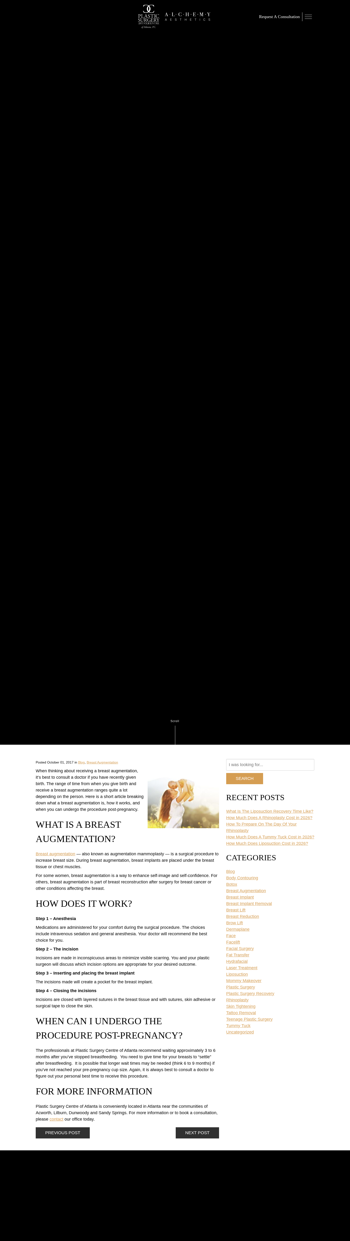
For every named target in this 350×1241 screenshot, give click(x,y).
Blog (81, 762)
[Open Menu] (308, 16)
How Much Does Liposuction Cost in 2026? (267, 843)
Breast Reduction (242, 916)
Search (245, 778)
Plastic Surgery (240, 987)
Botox (231, 884)
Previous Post (62, 1132)
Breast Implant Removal (249, 903)
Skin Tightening (240, 1006)
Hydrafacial (237, 961)
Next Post (197, 1132)
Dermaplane (238, 929)
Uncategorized (240, 1032)
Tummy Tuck (238, 1025)
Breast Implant (240, 897)
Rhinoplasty (237, 1000)
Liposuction (237, 974)
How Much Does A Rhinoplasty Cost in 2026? (269, 817)
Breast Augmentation (102, 762)
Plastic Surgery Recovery (250, 993)
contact (56, 1119)
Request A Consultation (279, 17)
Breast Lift (235, 910)
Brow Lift (234, 923)
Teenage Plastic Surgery (249, 1019)
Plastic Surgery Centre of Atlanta (149, 17)
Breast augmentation (55, 854)
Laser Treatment (241, 967)
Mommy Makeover (243, 980)
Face (231, 935)
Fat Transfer (237, 955)
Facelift (233, 942)
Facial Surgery (240, 948)
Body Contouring (242, 878)
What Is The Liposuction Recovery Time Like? (269, 811)
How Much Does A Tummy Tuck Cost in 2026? (270, 837)
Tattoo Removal (241, 1012)
